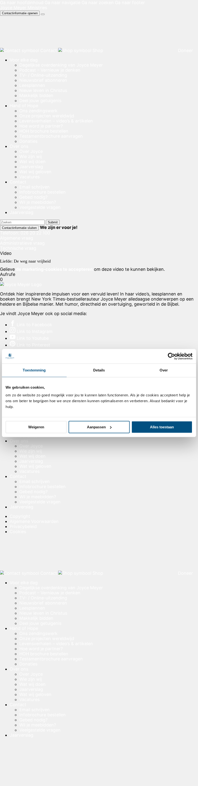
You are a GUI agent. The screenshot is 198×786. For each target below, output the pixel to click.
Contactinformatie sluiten (19, 228)
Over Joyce (31, 151)
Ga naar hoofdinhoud (21, 2)
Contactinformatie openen (20, 13)
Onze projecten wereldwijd (46, 115)
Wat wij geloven (35, 171)
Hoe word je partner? (41, 125)
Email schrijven (34, 186)
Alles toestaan (162, 427)
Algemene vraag (16, 238)
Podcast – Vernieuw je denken (49, 70)
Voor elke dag (24, 59)
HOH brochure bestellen (43, 131)
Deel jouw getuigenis (40, 100)
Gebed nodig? (33, 197)
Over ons (19, 146)
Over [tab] (164, 370)
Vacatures (29, 176)
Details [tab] (99, 370)
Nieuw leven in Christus (43, 90)
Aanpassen (96, 427)
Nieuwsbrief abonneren (43, 80)
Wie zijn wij (30, 156)
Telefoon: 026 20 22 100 (25, 232)
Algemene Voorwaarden (34, 521)
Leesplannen (32, 85)
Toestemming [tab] (34, 370)
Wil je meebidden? (37, 202)
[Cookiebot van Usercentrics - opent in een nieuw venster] (171, 356)
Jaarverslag (31, 166)
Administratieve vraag (22, 243)
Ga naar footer (130, 2)
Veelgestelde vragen (40, 207)
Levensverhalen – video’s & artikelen (56, 120)
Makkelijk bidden (36, 95)
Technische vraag (18, 248)
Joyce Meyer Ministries (23, 7)
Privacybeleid (23, 526)
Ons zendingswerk (38, 110)
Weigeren (36, 427)
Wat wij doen (32, 161)
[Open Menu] (43, 14)
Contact (18, 181)
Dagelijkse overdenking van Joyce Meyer (61, 65)
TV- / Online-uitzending (43, 75)
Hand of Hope (24, 105)
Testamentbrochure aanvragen (51, 136)
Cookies (18, 531)
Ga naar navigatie (62, 2)
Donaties (28, 141)
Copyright (20, 516)
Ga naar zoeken (98, 2)
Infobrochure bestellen (42, 192)
